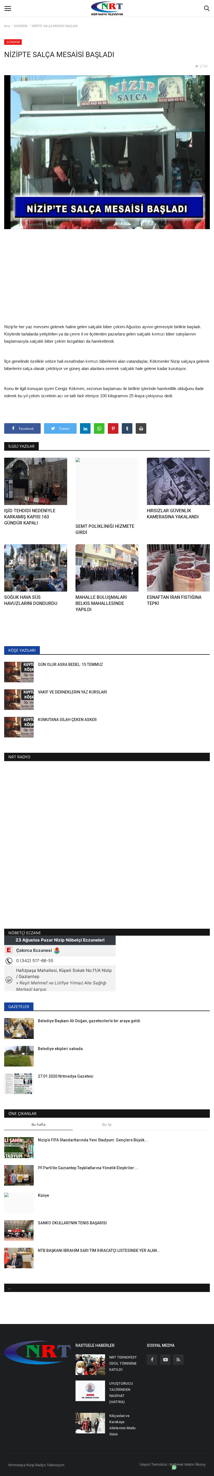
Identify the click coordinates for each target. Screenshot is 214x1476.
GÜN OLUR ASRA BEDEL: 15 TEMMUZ (70, 664)
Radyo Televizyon (49, 1464)
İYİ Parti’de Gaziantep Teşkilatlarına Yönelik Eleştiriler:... (88, 1168)
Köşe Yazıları (22, 650)
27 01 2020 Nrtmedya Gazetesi (65, 1076)
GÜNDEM (20, 26)
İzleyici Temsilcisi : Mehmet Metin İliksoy (173, 1464)
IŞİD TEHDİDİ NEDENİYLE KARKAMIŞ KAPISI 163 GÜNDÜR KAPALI (29, 517)
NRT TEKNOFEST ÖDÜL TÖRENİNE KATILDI (123, 1363)
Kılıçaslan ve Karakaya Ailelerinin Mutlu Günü (122, 1425)
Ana (7, 26)
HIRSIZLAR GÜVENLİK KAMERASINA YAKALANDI (173, 513)
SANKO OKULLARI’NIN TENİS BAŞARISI (72, 1223)
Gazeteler (18, 1006)
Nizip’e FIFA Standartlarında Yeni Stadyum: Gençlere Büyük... (93, 1140)
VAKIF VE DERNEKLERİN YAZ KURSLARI (72, 692)
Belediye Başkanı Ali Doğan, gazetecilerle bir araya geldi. (89, 1021)
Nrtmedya (17, 1464)
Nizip (30, 1464)
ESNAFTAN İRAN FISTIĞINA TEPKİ (174, 600)
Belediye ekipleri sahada (60, 1048)
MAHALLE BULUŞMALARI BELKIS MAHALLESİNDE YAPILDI (101, 603)
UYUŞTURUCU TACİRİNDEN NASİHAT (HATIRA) (121, 1392)
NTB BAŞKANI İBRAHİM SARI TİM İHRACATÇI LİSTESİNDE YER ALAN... (99, 1250)
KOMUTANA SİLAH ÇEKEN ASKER (67, 719)
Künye (43, 1195)
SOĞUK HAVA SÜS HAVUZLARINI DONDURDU (30, 600)
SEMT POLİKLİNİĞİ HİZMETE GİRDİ (105, 529)
